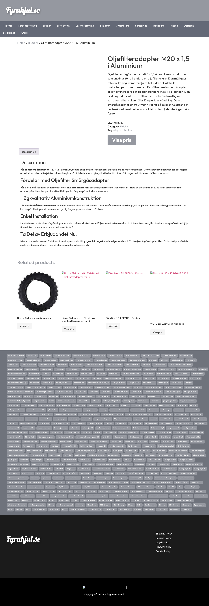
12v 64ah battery (110, 509)
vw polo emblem (45, 355)
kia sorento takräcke (193, 437)
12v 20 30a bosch (124, 509)
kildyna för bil (178, 437)
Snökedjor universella (15, 387)
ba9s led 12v (200, 491)
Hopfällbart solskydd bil (166, 446)
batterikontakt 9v (104, 491)
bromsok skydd (88, 478)
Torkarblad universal (15, 369)
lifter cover (109, 423)
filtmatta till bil (85, 460)
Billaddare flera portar (109, 487)
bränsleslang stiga (103, 478)
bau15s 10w (91, 491)
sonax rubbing (47, 382)
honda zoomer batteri (34, 450)
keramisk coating (13, 441)
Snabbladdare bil (70, 387)
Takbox (174, 25)
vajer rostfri (153, 360)
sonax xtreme (34, 382)
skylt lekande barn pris (64, 392)
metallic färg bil (196, 414)
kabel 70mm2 (129, 441)
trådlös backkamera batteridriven (180, 364)
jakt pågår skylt (182, 441)
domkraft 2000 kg (46, 469)
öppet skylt (103, 410)
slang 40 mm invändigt (192, 387)
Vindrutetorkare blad (169, 355)
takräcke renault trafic (167, 369)
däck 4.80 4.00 (97, 473)
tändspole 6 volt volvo (113, 369)
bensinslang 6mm (192, 487)
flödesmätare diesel (52, 460)
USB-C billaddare (177, 360)
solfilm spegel (163, 382)
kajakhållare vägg (81, 441)
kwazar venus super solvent (129, 432)
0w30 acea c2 (174, 509)
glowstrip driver (113, 455)
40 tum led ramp (118, 505)
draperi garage (177, 464)
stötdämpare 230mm (164, 373)
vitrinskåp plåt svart (115, 355)
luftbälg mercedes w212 (28, 423)
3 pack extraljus (150, 505)
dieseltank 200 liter (152, 469)
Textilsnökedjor (73, 369)
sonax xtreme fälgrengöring (17, 382)
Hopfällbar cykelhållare (15, 450)
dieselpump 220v (199, 469)
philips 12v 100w (150, 405)
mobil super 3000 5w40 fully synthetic (139, 414)
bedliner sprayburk (65, 491)
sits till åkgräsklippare (172, 392)
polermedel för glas (63, 405)
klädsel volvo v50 (151, 437)
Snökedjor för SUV (55, 387)
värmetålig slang (101, 360)
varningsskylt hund (66, 360)
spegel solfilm (149, 378)
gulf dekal (68, 455)
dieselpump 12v (13, 473)
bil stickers (160, 487)
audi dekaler (188, 496)
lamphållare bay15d (72, 432)
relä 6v (51, 401)
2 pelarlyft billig (199, 505)
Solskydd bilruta (134, 382)
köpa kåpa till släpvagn (45, 437)
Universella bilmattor (47, 364)
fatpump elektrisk (115, 460)
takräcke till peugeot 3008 (132, 369)
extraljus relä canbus (186, 460)
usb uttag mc (191, 360)
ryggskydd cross (40, 396)
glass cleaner (126, 455)
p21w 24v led (52, 410)
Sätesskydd (141, 25)
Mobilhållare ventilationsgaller (65, 414)
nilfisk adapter (166, 410)
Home (21, 43)
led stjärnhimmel (135, 423)
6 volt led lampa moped (65, 505)
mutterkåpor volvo (192, 410)
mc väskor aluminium (15, 419)
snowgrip (188, 382)
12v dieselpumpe (95, 509)
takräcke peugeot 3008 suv (186, 369)
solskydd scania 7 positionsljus (98, 382)
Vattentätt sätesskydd (33, 360)
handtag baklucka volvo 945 (178, 450)
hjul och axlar (144, 450)
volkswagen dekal (99, 355)
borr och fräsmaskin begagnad (165, 478)
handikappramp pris (197, 450)
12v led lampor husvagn (78, 509)
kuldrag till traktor (181, 432)
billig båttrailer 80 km (91, 487)
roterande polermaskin (86, 396)
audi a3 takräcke (201, 496)
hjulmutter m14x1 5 (66, 450)
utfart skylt (164, 360)
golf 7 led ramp (80, 455)
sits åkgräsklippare (190, 392)
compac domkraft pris (188, 473)
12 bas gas (137, 509)
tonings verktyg (47, 369)
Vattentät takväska (50, 360)
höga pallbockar (50, 450)
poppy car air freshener (187, 401)
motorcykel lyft (13, 414)
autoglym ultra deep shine (158, 496)
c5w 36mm (34, 478)
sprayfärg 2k (97, 378)
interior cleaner (42, 446)
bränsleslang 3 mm (119, 478)
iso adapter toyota (13, 446)
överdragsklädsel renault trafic (70, 410)
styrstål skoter (148, 373)
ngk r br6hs (178, 410)
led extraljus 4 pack (44, 428)
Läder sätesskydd (110, 432)
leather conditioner (103, 428)
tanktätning (86, 369)
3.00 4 (139, 505)
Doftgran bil (70, 469)
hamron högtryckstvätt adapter (18, 455)
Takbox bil (46, 373)
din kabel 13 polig (84, 469)
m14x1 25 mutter (166, 419)
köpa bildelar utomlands (65, 437)
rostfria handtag (103, 396)
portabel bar (155, 401)
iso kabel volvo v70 (197, 441)
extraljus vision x (170, 460)
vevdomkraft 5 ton (186, 355)
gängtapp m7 (12, 460)
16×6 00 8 (19, 509)
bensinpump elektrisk (15, 491)
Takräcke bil (203, 369)
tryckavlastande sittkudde (94, 364)
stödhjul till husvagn (181, 373)
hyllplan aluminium (86, 446)
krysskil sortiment (197, 432)
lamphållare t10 (56, 432)
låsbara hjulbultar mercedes (17, 432)
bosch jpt (148, 478)
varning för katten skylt (84, 360)
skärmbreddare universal (153, 392)
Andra (24, 32)
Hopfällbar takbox (183, 446)
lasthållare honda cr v (140, 428)
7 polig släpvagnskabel (37, 505)
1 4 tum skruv (162, 509)
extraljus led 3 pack (73, 464)
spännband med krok (179, 378)
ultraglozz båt (62, 364)
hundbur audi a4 (149, 446)
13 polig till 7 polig (39, 509)
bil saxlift (171, 487)
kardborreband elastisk (48, 441)
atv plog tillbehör (39, 500)
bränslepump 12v (135, 478)
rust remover (53, 396)
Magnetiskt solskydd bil (102, 419)
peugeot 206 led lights (166, 405)
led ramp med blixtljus (184, 423)
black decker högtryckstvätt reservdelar (92, 482)
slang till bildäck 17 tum (154, 387)
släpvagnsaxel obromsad (122, 387)
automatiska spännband (118, 496)
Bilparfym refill (196, 482)
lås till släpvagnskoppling (39, 432)
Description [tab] (29, 151)
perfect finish (181, 405)
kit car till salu (165, 437)
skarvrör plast (136, 392)
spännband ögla (163, 378)
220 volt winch (174, 505)
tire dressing (60, 369)
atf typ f (75, 500)
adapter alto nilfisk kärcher (17, 505)
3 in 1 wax (162, 505)
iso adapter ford (28, 446)
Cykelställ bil (121, 473)
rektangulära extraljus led (66, 401)
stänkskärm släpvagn (66, 378)
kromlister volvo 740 (14, 437)
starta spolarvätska (33, 378)
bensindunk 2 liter (33, 491)
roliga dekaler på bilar (119, 396)
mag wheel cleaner (140, 419)
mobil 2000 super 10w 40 (163, 414)
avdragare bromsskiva (58, 496)
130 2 (28, 509)
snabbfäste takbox (85, 387)
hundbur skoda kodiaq (117, 446)
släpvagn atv (138, 387)
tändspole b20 (98, 369)
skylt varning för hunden (45, 392)
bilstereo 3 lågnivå (181, 482)
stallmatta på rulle (83, 378)
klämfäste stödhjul (135, 437)
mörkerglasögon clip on (29, 414)
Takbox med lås (34, 373)
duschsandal (139, 464)
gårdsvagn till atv (198, 455)
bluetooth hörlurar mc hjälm (54, 482)
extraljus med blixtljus (39, 464)
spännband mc (195, 378)
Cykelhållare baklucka (136, 473)
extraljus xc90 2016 (154, 460)
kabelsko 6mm (116, 441)
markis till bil (86, 419)
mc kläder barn (45, 419)
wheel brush (32, 355)
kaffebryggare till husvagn (99, 441)
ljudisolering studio (95, 423)
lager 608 (98, 432)
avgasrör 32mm (42, 496)
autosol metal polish (76, 496)
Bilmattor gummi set (35, 487)
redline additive (83, 401)
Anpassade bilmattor (88, 500)
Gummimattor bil (55, 455)
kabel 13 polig (142, 441)
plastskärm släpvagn (96, 405)
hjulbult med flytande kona (85, 450)
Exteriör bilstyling (85, 25)
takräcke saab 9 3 (150, 369)
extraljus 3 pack (89, 464)
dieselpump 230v (184, 469)
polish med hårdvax (28, 405)
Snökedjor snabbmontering (36, 387)
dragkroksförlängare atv (194, 464)
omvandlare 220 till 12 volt (119, 410)
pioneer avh (125, 405)
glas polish (138, 455)
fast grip (127, 460)
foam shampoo (37, 460)
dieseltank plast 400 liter (102, 469)
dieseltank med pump (135, 469)
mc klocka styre (32, 419)
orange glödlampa (90, 410)
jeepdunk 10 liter (168, 441)
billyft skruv (50, 487)
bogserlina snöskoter (186, 478)
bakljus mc (169, 491)
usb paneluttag (13, 364)
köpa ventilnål (29, 437)
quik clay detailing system (111, 401)
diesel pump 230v (53, 473)
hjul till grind (117, 450)
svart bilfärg (101, 373)
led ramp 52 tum (200, 423)
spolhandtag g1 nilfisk (133, 378)
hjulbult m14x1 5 (103, 450)
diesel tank (40, 473)
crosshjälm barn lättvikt (169, 473)
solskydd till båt (79, 382)
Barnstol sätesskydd (120, 491)
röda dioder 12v (153, 396)
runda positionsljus (68, 396)
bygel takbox (46, 478)
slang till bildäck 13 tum (173, 387)
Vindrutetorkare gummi (151, 355)
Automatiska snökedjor (138, 496)
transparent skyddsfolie (114, 364)
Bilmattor (105, 25)
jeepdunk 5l (155, 441)
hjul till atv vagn (131, 450)
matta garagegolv (59, 419)
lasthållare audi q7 (157, 428)
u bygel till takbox (76, 364)
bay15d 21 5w (79, 491)
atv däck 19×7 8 (64, 500)
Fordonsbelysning (27, 25)
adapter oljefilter (122, 130)
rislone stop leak (167, 396)
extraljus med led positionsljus (18, 464)
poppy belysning (13, 405)
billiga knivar (75, 487)
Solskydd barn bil (148, 382)
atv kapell (52, 500)
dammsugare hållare (70, 473)
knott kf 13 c (106, 437)
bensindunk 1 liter (49, 491)
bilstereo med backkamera (140, 482)
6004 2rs (51, 505)
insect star (55, 446)
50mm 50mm (91, 505)
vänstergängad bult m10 (137, 360)
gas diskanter (150, 455)
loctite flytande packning (61, 423)
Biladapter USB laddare (145, 487)
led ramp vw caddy (151, 423)
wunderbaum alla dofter (16, 355)
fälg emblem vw (139, 460)
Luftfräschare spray (198, 419)
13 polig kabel (53, 509)
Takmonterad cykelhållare (16, 373)
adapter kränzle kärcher (184, 500)
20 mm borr (186, 505)
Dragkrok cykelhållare (29, 469)
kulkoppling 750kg (148, 432)
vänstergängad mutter (118, 360)
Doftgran (189, 25)
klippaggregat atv (119, 437)
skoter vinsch (106, 392)
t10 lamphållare (72, 373)
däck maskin (85, 473)
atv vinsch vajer (13, 500)
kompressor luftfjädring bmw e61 (88, 437)
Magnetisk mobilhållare (122, 419)
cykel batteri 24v (152, 473)
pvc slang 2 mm (129, 401)
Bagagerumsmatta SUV (184, 491)
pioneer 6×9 (137, 405)
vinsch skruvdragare (132, 355)
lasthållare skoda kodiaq (121, 428)
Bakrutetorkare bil (137, 491)
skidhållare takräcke (121, 392)
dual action (151, 464)
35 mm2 (130, 505)
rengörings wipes (39, 401)
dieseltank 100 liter (169, 469)
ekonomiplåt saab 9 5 (124, 464)
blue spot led (71, 482)
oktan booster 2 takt (138, 410)
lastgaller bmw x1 (173, 428)
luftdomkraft (12, 423)
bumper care (58, 478)
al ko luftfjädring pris (151, 500)
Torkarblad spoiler (32, 369)
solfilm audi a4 (176, 382)
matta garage (73, 419)
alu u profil (136, 500)
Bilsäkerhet (9, 32)
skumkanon (94, 392)
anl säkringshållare (105, 500)
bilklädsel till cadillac (127, 487)
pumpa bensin (142, 401)
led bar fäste (75, 428)
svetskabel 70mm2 (87, 373)
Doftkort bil (59, 469)
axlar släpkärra (13, 496)
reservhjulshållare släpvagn (186, 396)
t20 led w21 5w (58, 373)
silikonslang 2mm (14, 396)
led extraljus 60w (28, 428)
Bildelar (47, 25)
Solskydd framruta (119, 382)
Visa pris (122, 140)
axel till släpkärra (27, 496)
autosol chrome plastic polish (96, 496)
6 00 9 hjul (80, 505)
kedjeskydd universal (30, 441)
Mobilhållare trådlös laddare (89, 414)
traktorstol (146, 364)
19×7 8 (10, 509)
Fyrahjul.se (23, 10)
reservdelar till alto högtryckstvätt (19, 401)
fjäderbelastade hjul (69, 460)
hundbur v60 (101, 446)
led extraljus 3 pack (60, 428)
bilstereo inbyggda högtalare (162, 482)
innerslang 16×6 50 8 (69, 446)
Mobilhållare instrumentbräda (113, 414)
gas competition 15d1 (166, 455)
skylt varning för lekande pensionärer (20, 392)
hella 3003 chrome (159, 450)
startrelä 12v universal (15, 378)
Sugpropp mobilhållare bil (131, 373)
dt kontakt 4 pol (164, 464)
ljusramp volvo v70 (79, 423)
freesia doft (24, 460)
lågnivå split (87, 432)
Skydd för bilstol (80, 392)
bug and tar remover (72, 478)
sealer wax (27, 396)
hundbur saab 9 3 (134, 446)
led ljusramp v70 (13, 428)
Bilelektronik (63, 25)
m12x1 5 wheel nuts (181, 419)
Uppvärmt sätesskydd (29, 364)
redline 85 (96, 401)
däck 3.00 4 (109, 473)
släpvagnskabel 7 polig (102, 387)
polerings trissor (79, 405)
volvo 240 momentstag (62, 355)
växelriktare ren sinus (15, 360)
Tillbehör (7, 25)
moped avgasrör (46, 414)
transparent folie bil (132, 364)
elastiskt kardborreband (106, 464)
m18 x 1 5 (154, 419)
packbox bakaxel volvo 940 (36, 410)
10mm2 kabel (149, 509)
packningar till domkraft (16, 410)
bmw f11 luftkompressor (16, 482)
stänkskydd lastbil (49, 378)
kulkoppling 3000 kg (164, 432)
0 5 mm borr (187, 509)
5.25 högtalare (104, 505)
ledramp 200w (121, 423)
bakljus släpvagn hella (154, 491)
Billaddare (158, 25)
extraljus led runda (57, 464)
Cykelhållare (122, 25)
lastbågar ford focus (189, 428)
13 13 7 (64, 509)
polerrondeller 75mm (46, 405)
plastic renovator (111, 405)
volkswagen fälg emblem (81, 355)
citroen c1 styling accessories (17, 478)
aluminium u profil (122, 500)
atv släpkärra (26, 500)
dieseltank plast (119, 469)
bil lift (180, 487)
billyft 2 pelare (62, 487)
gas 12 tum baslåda (183, 455)
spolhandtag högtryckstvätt (113, 378)
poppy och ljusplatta (169, 401)
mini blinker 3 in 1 (181, 414)
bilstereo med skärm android (118, 482)
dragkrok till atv (13, 469)
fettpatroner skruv (99, 460)
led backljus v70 (88, 428)
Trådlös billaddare (160, 364)
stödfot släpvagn (197, 373)
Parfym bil (193, 405)
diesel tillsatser (27, 473)
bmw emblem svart (34, 482)
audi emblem (175, 496)
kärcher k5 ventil (65, 441)
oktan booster (153, 410)
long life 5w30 (44, 423)
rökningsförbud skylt (137, 396)
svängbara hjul (114, 373)
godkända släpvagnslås (96, 455)
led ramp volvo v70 (167, 423)
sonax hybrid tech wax (63, 382)
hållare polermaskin (38, 455)
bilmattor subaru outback (16, 487)
